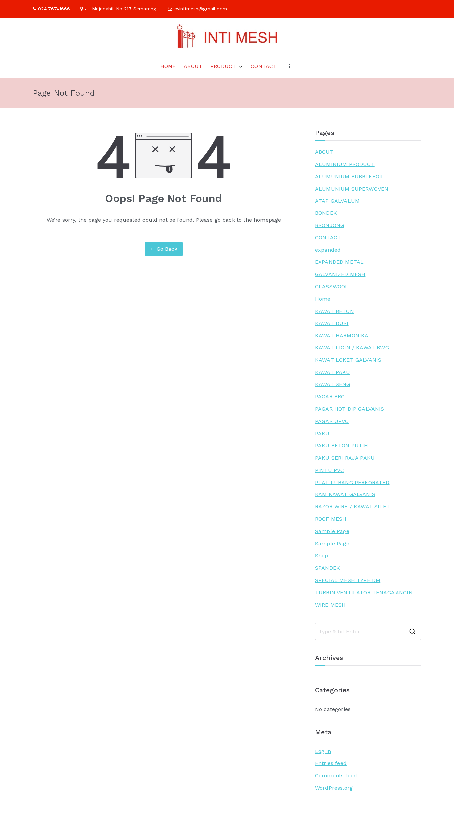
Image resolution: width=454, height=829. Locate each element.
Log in (323, 751)
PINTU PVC (329, 470)
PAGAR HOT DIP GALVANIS (349, 409)
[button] (239, 66)
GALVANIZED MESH (340, 274)
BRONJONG (329, 225)
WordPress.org (334, 788)
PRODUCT (223, 66)
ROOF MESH (330, 519)
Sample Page (332, 531)
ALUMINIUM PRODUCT (345, 164)
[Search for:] (368, 631)
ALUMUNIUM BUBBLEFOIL (349, 176)
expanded (328, 250)
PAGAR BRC (330, 396)
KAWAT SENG (332, 384)
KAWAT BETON (334, 311)
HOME (168, 66)
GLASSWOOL (331, 286)
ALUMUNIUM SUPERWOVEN (351, 189)
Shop (321, 555)
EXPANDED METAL (339, 262)
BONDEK (326, 213)
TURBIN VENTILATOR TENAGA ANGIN (364, 592)
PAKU (322, 433)
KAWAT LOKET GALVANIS (348, 360)
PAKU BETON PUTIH (341, 445)
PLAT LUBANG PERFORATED (352, 482)
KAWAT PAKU (332, 372)
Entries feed (331, 763)
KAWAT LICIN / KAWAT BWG (352, 348)
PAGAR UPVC (332, 421)
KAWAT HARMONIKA (341, 335)
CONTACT (264, 66)
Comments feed (336, 775)
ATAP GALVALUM (337, 201)
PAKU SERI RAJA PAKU (345, 458)
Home (323, 299)
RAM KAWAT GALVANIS (345, 494)
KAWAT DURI (332, 323)
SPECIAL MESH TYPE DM (347, 580)
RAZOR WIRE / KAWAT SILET (352, 506)
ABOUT (193, 66)
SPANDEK (327, 568)
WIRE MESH (330, 605)
